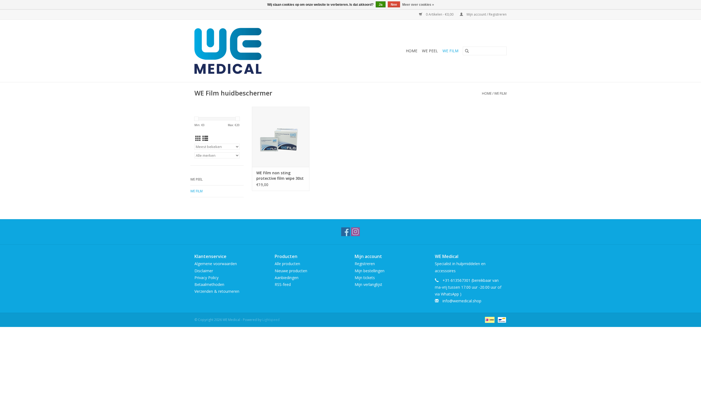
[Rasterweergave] (198, 138)
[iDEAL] (489, 319)
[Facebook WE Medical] (345, 231)
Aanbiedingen (286, 277)
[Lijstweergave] (205, 138)
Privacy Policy (206, 277)
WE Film (450, 50)
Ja (381, 5)
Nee (394, 5)
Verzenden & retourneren (216, 291)
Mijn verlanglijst (368, 284)
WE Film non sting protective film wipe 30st (280, 175)
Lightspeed (271, 319)
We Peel (430, 50)
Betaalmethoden (209, 284)
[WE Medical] (256, 51)
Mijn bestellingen (369, 270)
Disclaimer (203, 270)
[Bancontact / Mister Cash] (501, 319)
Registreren (365, 263)
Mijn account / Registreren (486, 14)
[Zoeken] (467, 51)
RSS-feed (283, 284)
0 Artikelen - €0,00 (439, 14)
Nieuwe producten (291, 270)
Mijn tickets (365, 277)
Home (411, 50)
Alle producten (287, 263)
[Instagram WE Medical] (355, 231)
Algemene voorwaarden (215, 263)
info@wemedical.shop (462, 300)
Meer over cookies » (418, 5)
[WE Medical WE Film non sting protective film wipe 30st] (280, 137)
